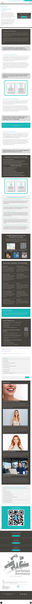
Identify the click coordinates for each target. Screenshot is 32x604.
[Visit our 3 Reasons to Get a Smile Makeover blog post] (15, 400)
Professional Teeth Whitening (8, 494)
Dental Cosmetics (6, 371)
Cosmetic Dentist (6, 369)
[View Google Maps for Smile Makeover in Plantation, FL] (11, 249)
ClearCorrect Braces (7, 491)
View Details (12, 342)
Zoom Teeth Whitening (7, 498)
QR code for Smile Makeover (6, 351)
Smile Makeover (9, 349)
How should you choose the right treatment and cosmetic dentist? (14, 175)
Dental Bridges (6, 361)
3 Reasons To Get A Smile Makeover (11, 401)
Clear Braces (6, 360)
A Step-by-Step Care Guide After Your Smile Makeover (16, 426)
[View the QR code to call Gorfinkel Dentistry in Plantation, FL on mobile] (16, 525)
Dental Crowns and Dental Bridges (9, 363)
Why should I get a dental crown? (9, 169)
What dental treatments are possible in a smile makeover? (13, 162)
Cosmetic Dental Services (8, 500)
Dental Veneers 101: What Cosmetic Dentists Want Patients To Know (15, 476)
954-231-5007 (24, 313)
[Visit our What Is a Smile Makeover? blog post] (15, 450)
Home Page (6, 325)
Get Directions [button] (16, 535)
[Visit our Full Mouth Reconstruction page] (24, 257)
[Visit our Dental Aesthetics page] (7, 257)
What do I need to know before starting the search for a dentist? (14, 172)
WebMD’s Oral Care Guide (11, 327)
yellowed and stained (9, 136)
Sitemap (10, 594)
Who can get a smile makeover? (9, 159)
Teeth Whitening (6, 367)
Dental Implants (6, 364)
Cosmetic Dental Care (7, 492)
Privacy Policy (7, 594)
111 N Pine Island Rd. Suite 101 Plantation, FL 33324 (16, 0)
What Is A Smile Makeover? (9, 451)
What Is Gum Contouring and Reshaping (10, 497)
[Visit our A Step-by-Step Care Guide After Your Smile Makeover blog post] (15, 425)
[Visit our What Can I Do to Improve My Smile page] (16, 257)
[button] (1, 603)
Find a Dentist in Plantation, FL (9, 373)
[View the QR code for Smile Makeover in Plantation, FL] (23, 248)
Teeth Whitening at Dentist (8, 495)
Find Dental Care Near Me (8, 502)
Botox (5, 489)
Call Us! (29, 0)
